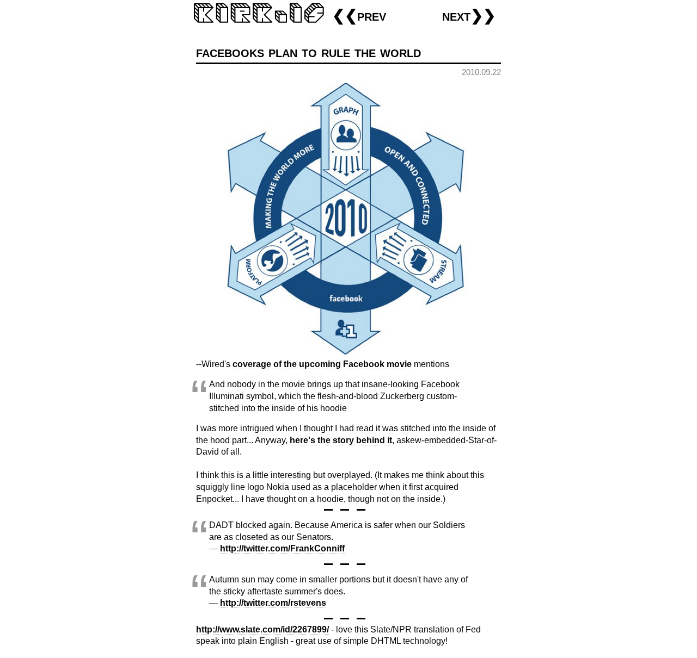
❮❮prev (359, 15)
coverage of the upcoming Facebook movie (322, 364)
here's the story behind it (341, 440)
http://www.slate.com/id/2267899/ (262, 629)
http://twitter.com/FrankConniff (282, 548)
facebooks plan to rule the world (308, 52)
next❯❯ (469, 15)
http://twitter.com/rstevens (273, 602)
